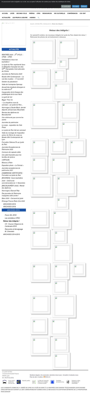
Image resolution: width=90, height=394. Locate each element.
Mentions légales (35, 375)
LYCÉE (12, 13)
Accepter (76, 6)
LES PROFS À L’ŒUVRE (20, 17)
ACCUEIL (5, 13)
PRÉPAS (31, 13)
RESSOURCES (47, 13)
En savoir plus (66, 6)
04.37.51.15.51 (9, 377)
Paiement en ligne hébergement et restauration (76, 382)
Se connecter (45, 375)
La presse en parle (42, 383)
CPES (38, 13)
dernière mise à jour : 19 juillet (59, 375)
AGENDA (32, 17)
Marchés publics (26, 380)
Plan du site (33, 377)
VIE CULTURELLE (59, 13)
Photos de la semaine (43, 382)
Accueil (32, 24)
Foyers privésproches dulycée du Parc (11, 382)
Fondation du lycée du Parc (60, 381)
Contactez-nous (73, 375)
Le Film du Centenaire (43, 380)
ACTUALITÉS (6, 17)
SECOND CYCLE (21, 13)
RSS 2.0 (47, 377)
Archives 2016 (47, 24)
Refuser (83, 6)
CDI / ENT (83, 13)
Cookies (40, 377)
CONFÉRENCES (72, 13)
